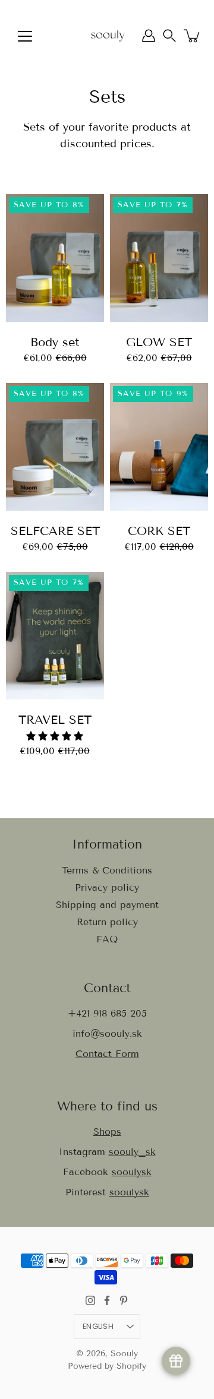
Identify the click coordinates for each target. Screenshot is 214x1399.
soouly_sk (132, 1151)
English (98, 1326)
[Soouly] (107, 35)
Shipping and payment (107, 904)
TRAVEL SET (55, 720)
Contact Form (107, 1053)
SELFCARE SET (55, 531)
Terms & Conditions (107, 870)
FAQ (107, 939)
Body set (55, 342)
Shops (107, 1131)
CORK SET (159, 531)
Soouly (124, 1354)
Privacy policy (107, 887)
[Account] (148, 35)
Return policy (107, 922)
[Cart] (192, 35)
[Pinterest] (123, 1300)
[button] (169, 35)
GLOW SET (159, 342)
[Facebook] (107, 1300)
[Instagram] (90, 1300)
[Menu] (25, 36)
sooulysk (132, 1172)
